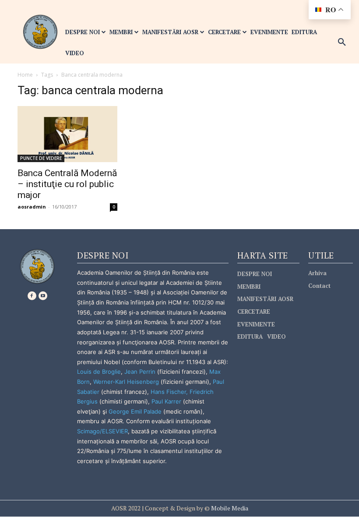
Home (25, 74)
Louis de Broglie (99, 371)
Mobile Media (229, 508)
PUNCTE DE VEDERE (41, 158)
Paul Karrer (166, 401)
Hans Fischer (168, 391)
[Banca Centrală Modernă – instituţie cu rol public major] (67, 134)
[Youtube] (43, 295)
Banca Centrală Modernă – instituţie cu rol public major (67, 184)
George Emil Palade (135, 411)
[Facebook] (32, 295)
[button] (342, 42)
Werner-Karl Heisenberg (126, 381)
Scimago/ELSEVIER (102, 431)
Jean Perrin (140, 371)
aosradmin (32, 206)
